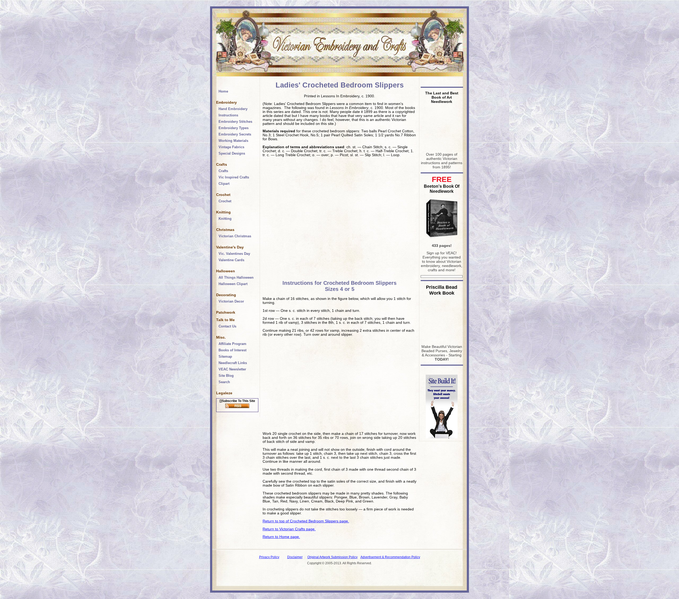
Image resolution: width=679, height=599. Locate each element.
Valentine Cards (231, 260)
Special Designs (232, 153)
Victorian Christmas (235, 236)
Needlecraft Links (233, 363)
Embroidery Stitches (235, 122)
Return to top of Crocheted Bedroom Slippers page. (306, 521)
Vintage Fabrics (231, 147)
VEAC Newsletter (232, 369)
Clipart (224, 184)
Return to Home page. (281, 537)
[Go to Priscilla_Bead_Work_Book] (442, 340)
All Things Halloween (236, 277)
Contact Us (227, 326)
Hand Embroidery (233, 109)
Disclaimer (295, 557)
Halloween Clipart (233, 284)
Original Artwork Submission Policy (332, 557)
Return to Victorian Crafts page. (289, 529)
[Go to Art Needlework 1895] (442, 148)
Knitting (225, 219)
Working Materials (233, 141)
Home (223, 91)
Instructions (228, 115)
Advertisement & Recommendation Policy (390, 557)
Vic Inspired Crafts (234, 177)
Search (224, 382)
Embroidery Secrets (235, 134)
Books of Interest (232, 350)
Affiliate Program (232, 344)
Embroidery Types (234, 128)
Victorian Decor (231, 301)
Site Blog (226, 376)
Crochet (225, 201)
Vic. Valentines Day (234, 254)
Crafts (223, 171)
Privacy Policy (269, 557)
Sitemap (225, 356)
